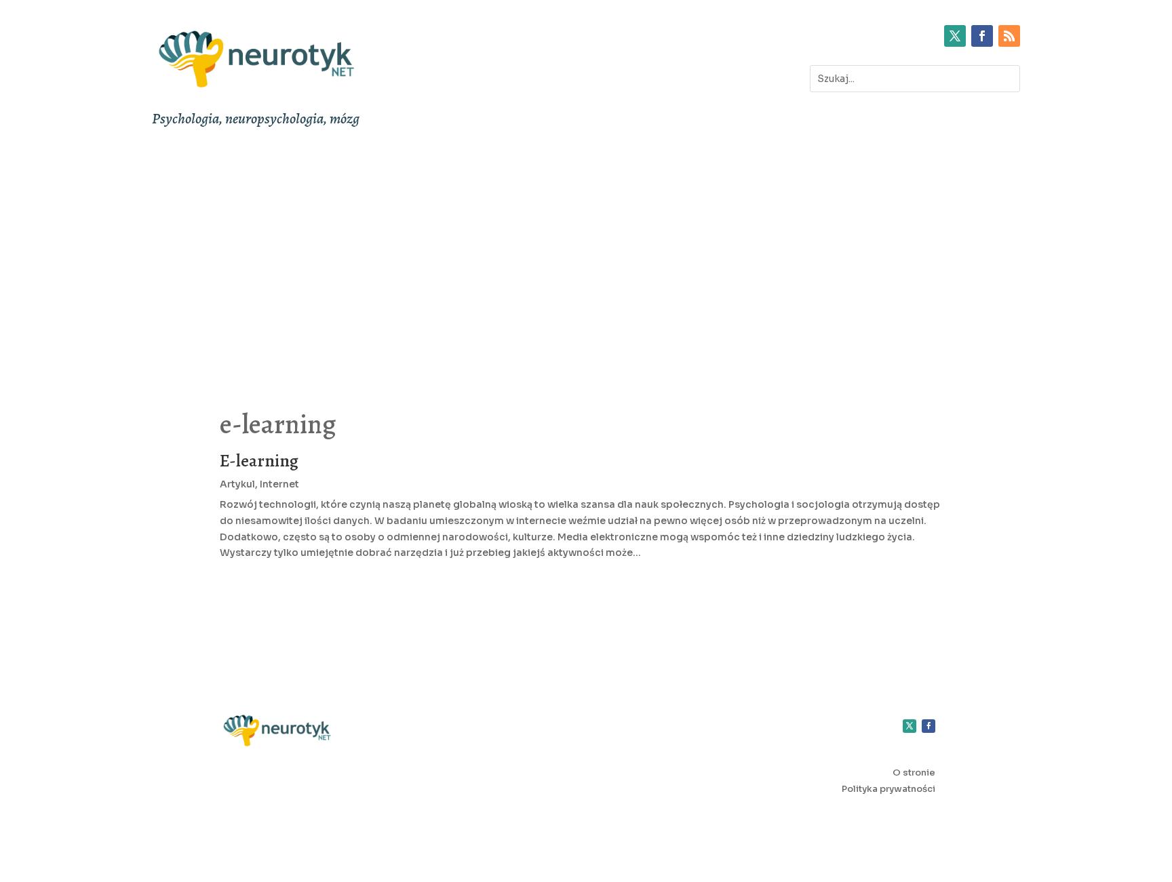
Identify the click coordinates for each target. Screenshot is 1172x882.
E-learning (259, 461)
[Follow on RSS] (1009, 36)
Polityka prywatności (888, 789)
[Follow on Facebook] (982, 36)
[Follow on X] (955, 36)
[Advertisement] (586, 260)
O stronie (914, 772)
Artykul (237, 484)
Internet (279, 484)
